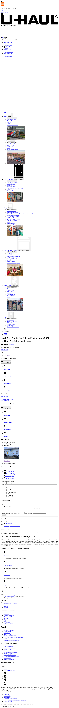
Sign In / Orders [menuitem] (7, 49)
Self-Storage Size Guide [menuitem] (12, 218)
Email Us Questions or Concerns (12, 526)
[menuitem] (32, 144)
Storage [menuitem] (6, 207)
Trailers (10, 116)
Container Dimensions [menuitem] (12, 190)
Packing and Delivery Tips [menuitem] (15, 188)
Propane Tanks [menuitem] (10, 325)
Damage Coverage (8, 653)
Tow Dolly (10, 497)
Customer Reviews (8, 623)
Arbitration (6, 694)
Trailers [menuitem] (6, 116)
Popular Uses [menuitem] (10, 185)
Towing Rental (7, 634)
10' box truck (11, 487)
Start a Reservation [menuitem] (11, 119)
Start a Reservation (11, 144)
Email (6, 513)
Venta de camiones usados (10, 650)
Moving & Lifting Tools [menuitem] (12, 259)
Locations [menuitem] (7, 46)
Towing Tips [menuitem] (10, 146)
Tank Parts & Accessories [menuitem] (13, 327)
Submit (4, 514)
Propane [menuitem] (6, 317)
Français (6, 606)
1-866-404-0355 (9, 523)
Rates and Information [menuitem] (12, 182)
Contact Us (6, 614)
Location (4, 483)
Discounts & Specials (9, 659)
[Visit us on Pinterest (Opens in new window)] (5, 678)
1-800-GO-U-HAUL (9, 596)
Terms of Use (7, 697)
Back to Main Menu (12, 118)
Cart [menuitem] (6, 48)
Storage (10, 207)
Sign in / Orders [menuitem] (9, 52)
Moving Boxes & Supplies (10, 652)
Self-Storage (6, 555)
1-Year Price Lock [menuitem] (8, 42)
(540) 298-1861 (4, 350)
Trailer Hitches (7, 575)
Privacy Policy (7, 696)
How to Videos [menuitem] (10, 121)
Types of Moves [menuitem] (11, 294)
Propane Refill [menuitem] (10, 320)
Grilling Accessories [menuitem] (12, 321)
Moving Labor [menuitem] (7, 285)
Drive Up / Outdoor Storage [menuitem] (13, 219)
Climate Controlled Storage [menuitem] (13, 215)
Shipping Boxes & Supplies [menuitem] (13, 256)
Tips (5, 619)
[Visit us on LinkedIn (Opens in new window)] (5, 680)
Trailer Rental (7, 633)
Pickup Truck (11, 494)
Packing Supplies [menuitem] (11, 254)
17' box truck (11, 490)
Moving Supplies (7, 383)
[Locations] (6, 37)
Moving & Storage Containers (13, 637)
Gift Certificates (7, 658)
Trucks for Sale (7, 362)
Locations (8, 701)
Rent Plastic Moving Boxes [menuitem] (13, 263)
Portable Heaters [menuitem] (11, 324)
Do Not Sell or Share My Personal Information (15, 700)
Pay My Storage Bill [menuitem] (12, 220)
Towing (6, 140)
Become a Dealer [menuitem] (8, 45)
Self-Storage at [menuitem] (12, 212)
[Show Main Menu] (2, 14)
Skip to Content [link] (4, 12)
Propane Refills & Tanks (10, 655)
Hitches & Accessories (9, 648)
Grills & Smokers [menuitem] (11, 322)
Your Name (5, 504)
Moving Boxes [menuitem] (10, 253)
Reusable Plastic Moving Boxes (11, 640)
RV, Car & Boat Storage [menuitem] (13, 216)
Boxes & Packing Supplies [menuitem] (10, 250)
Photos (7, 355)
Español (6, 607)
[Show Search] (4, 38)
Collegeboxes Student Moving (11, 656)
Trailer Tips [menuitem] (9, 122)
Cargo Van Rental (8, 631)
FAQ (5, 621)
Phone (3, 506)
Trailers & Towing (8, 376)
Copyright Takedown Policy (10, 698)
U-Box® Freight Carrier (9, 670)
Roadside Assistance (9, 615)
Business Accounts (8, 646)
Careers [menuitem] (5, 43)
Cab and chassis (12, 492)
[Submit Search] (16, 39)
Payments (6, 618)
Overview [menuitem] (9, 288)
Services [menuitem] (9, 293)
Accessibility (7, 622)
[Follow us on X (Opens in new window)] (5, 683)
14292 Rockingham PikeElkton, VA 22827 (7, 400)
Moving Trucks (7, 369)
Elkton (5, 333)
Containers (18, 179)
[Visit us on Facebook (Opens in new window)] (5, 674)
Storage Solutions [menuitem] (11, 261)
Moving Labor (15, 285)
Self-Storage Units (8, 638)
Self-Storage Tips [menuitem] (11, 223)
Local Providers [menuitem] (10, 290)
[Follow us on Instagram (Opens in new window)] (5, 676)
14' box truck (11, 489)
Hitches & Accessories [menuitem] (12, 125)
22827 (5, 334)
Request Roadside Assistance (9, 603)
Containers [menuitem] (9, 179)
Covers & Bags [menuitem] (10, 257)
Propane (11, 317)
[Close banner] (2, 1)
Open (2, 10)
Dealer (5, 669)
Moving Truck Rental (9, 630)
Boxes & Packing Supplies (24, 250)
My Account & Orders (9, 616)
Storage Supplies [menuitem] (11, 224)
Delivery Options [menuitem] (11, 184)
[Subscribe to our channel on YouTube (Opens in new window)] (5, 685)
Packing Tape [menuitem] (10, 260)
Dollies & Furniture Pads (10, 635)
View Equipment (6, 500)
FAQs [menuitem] (8, 123)
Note (28, 513)
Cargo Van (10, 495)
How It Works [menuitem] (10, 291)
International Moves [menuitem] (11, 186)
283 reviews (11, 344)
